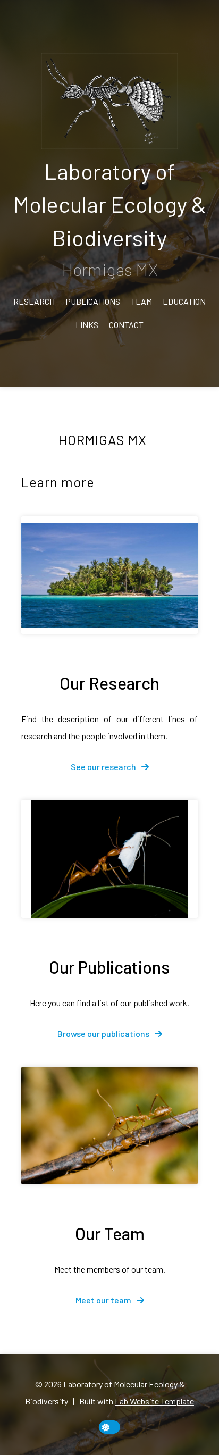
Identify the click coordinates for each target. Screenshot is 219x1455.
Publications (92, 301)
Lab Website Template (154, 1401)
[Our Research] (109, 575)
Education (184, 301)
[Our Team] (109, 1125)
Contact (126, 325)
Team (141, 301)
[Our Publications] (109, 858)
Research (34, 301)
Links (86, 325)
